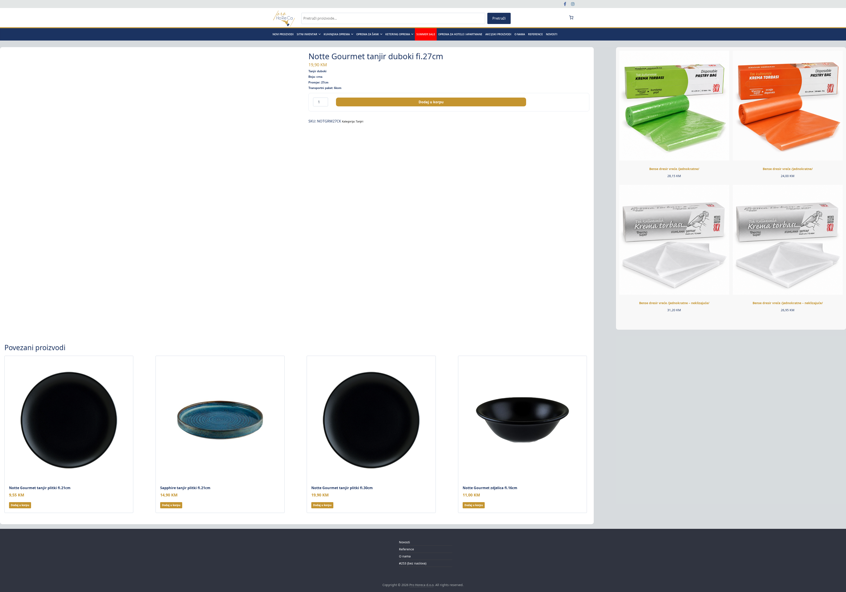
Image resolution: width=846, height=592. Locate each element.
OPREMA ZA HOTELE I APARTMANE (460, 34)
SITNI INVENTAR (307, 34)
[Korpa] (571, 17)
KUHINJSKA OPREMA (337, 34)
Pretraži (499, 18)
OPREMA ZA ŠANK (367, 34)
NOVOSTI (551, 34)
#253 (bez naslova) (412, 563)
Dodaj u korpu (431, 102)
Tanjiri (359, 121)
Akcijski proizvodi (498, 34)
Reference (535, 34)
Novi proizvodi (283, 34)
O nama (519, 34)
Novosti (404, 542)
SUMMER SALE (425, 34)
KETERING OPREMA (397, 34)
